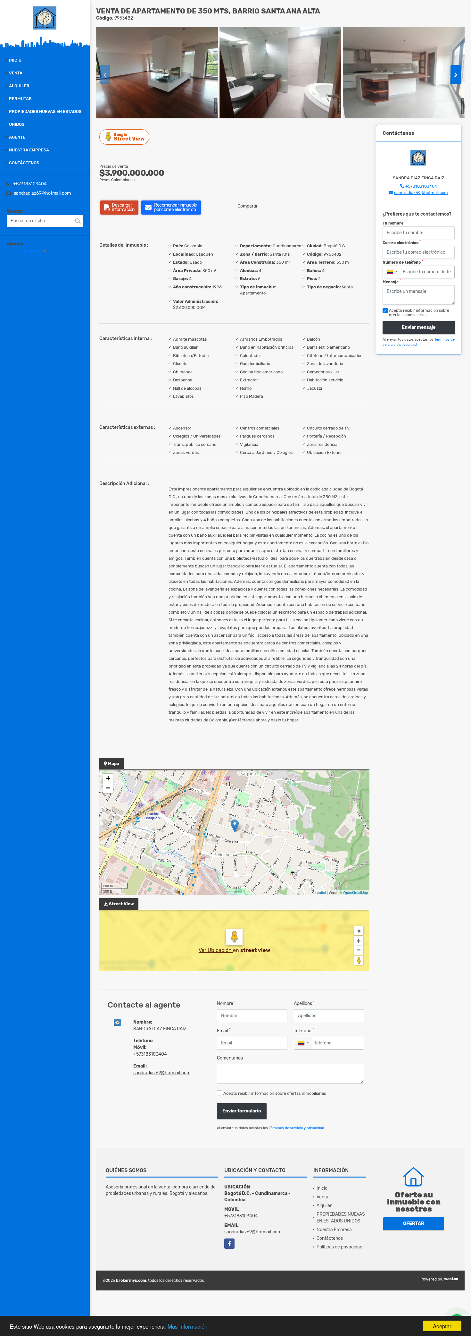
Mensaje (392, 281)
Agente (17, 137)
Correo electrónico (402, 242)
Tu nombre (394, 223)
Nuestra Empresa (29, 150)
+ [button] (108, 778)
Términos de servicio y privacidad (296, 1128)
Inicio (15, 60)
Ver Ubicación (216, 950)
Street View (129, 137)
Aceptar (442, 1326)
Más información (187, 1326)
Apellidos (304, 1003)
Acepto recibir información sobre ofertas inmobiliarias (274, 1093)
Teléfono (304, 1030)
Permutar (20, 98)
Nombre (226, 1003)
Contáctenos (24, 162)
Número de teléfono (403, 262)
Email (223, 1030)
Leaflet (320, 892)
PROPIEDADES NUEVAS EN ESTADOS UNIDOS (45, 118)
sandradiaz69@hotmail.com (42, 193)
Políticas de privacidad (339, 1247)
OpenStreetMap (355, 892)
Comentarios (230, 1058)
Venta (15, 73)
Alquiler (19, 85)
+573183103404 (30, 184)
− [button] (108, 788)
